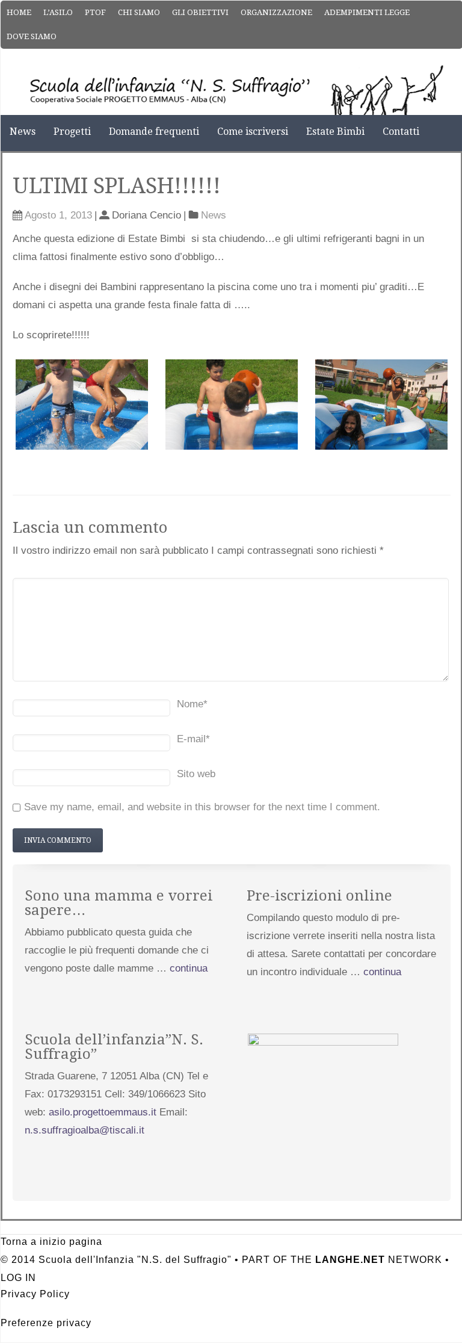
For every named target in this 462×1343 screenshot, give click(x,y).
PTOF (95, 12)
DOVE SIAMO (32, 36)
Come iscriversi (252, 131)
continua (189, 968)
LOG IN (18, 1278)
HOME (19, 12)
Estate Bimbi (335, 131)
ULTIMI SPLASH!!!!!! (117, 186)
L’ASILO (58, 12)
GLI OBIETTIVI (200, 12)
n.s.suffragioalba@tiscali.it (84, 1130)
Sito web (196, 774)
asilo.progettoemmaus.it (102, 1112)
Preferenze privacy (46, 1323)
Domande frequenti (154, 131)
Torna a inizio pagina (51, 1241)
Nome (192, 704)
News (22, 131)
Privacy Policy (35, 1294)
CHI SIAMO (139, 12)
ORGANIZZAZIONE (276, 12)
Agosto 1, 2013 (58, 215)
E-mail (193, 739)
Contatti (401, 131)
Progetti (72, 131)
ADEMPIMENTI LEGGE (367, 12)
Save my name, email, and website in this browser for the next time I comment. (202, 807)
